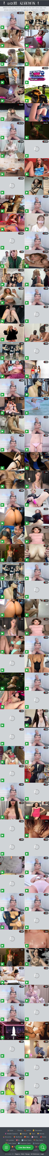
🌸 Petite (34, 1137)
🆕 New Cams (26, 1140)
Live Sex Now (25, 1147)
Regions (17, 1154)
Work (22, 1154)
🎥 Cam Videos (12, 1150)
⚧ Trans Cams (10, 1143)
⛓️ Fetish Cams (38, 1143)
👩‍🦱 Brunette (7, 1137)
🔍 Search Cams (36, 1150)
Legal (42, 1154)
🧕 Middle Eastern (11, 1134)
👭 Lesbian (10, 1140)
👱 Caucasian (37, 1130)
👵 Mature (23, 1134)
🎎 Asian (10, 1130)
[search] (43, 1147)
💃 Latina (27, 1130)
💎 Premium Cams (24, 1143)
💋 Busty (43, 1137)
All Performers (35, 1154)
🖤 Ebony (18, 1130)
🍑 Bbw (26, 1137)
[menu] (6, 1147)
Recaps (27, 1154)
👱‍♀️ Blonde (40, 1134)
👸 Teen (32, 1134)
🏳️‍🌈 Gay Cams (38, 1140)
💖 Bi (17, 1140)
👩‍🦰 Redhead (17, 1137)
